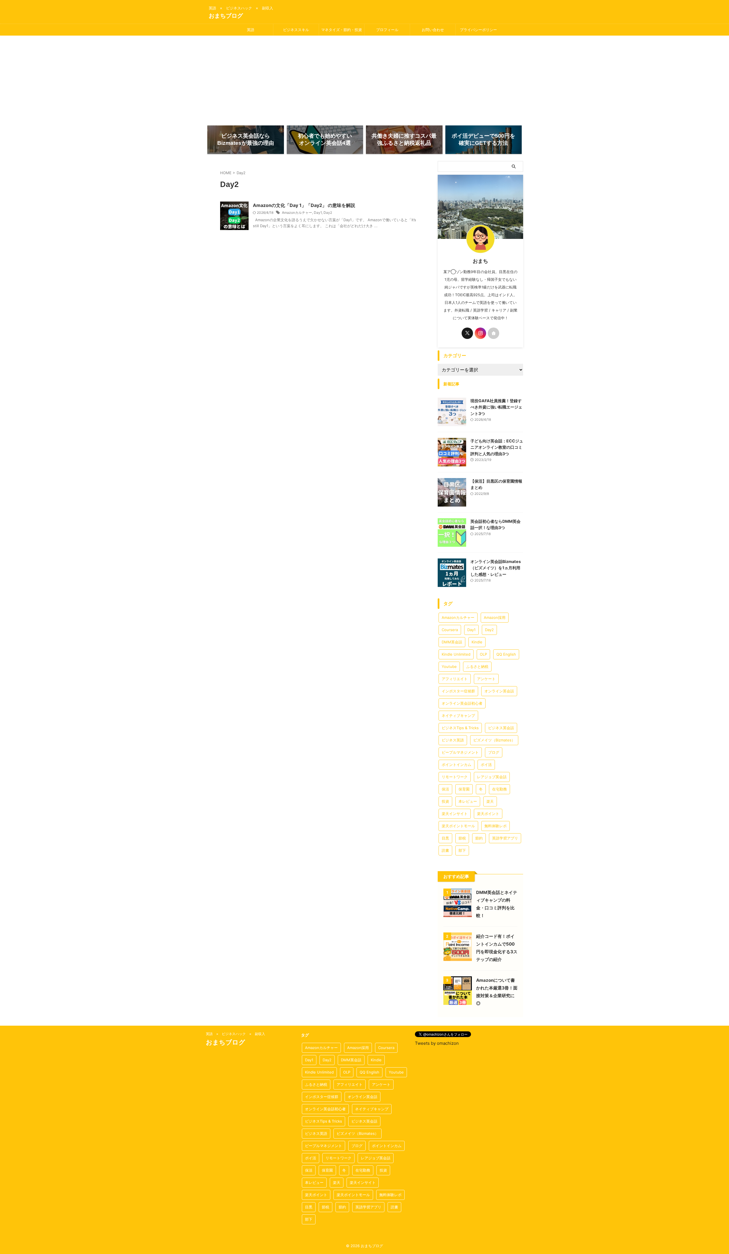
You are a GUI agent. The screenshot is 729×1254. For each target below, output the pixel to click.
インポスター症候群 (458, 691)
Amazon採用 (494, 617)
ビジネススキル (296, 29)
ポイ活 (486, 764)
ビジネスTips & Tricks (460, 727)
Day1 (318, 212)
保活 (445, 789)
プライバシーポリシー (478, 29)
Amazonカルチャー (297, 212)
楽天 (490, 801)
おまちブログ (226, 15)
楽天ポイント (488, 813)
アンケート (486, 678)
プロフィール (387, 29)
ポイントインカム (456, 764)
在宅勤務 (499, 789)
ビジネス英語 (453, 740)
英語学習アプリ (505, 838)
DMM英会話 (452, 642)
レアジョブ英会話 (492, 777)
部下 (462, 850)
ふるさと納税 (477, 666)
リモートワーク (455, 777)
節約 (479, 838)
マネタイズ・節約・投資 (341, 29)
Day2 (327, 212)
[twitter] (467, 333)
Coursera (450, 629)
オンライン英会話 (499, 691)
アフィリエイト (455, 678)
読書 (445, 850)
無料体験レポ (495, 826)
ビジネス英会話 (501, 727)
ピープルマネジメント (460, 752)
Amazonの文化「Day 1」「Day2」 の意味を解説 (304, 205)
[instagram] (480, 333)
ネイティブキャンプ (458, 715)
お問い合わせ (433, 29)
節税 (462, 838)
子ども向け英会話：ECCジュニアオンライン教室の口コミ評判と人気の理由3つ (496, 447)
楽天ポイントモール (458, 826)
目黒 (445, 838)
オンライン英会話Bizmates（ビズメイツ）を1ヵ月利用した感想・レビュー (495, 568)
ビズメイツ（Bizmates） (494, 740)
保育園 (464, 789)
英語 (250, 29)
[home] (493, 333)
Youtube (449, 666)
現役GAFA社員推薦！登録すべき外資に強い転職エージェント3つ (496, 407)
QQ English (506, 654)
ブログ (493, 752)
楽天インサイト (455, 813)
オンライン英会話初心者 (462, 703)
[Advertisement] (364, 78)
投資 (445, 801)
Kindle (477, 642)
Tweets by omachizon (437, 1043)
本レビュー (467, 801)
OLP (483, 654)
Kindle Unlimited (456, 654)
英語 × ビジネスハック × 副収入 (235, 1034)
